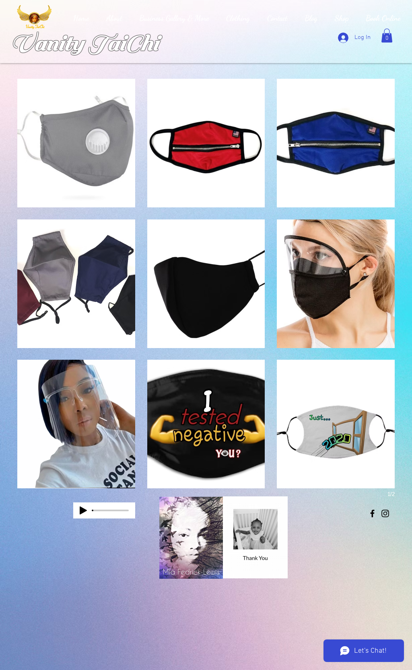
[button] (387, 36)
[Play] (83, 510)
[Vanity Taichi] (372, 513)
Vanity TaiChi (83, 43)
